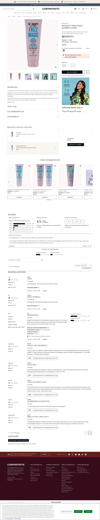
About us (64, 467)
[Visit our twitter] (72, 454)
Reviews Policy (49, 475)
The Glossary (64, 469)
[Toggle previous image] (8, 45)
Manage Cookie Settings (67, 511)
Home (9, 16)
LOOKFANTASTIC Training (83, 472)
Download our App (35, 469)
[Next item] (91, 182)
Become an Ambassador (67, 488)
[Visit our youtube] (79, 454)
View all (87, 48)
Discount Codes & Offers (67, 475)
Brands (13, 16)
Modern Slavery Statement (52, 472)
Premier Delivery (34, 478)
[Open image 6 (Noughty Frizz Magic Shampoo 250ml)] (53, 76)
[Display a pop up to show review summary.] (18, 191)
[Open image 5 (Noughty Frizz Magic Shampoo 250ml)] (45, 76)
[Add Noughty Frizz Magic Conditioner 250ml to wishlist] (29, 166)
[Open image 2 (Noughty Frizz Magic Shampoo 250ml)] (19, 76)
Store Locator (80, 467)
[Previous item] (8, 182)
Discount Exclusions (35, 470)
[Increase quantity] (73, 65)
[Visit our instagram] (75, 454)
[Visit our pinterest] (85, 454)
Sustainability (49, 474)
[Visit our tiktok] (82, 454)
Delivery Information (35, 474)
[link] (85, 8)
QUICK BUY (19, 197)
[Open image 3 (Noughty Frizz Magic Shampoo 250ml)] (28, 76)
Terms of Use (18, 518)
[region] (50, 511)
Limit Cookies (78, 511)
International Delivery (35, 475)
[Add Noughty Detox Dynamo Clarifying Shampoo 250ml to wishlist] (80, 166)
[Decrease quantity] (64, 65)
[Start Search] (33, 8)
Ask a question (73, 41)
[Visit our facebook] (69, 454)
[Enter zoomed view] (55, 67)
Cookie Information (50, 470)
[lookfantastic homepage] (50, 9)
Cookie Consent (11, 477)
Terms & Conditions (50, 467)
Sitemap (63, 483)
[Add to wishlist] (86, 72)
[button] (75, 36)
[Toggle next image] (57, 45)
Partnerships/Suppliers (67, 482)
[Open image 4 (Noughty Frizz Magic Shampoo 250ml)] (36, 76)
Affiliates (64, 480)
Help (32, 467)
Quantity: (65, 62)
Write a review (65, 41)
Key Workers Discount (67, 487)
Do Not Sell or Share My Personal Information (15, 480)
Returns (32, 472)
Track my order (34, 480)
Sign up (44, 454)
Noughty (19, 16)
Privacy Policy (49, 469)
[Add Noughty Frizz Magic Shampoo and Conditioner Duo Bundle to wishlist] (55, 166)
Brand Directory (65, 470)
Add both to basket (76, 144)
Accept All (88, 511)
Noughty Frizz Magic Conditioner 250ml (18, 189)
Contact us (33, 477)
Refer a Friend (65, 485)
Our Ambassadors (66, 478)
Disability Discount (66, 477)
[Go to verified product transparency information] (68, 36)
